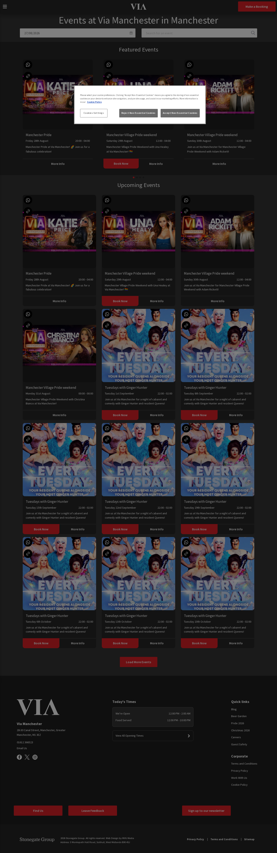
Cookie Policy (94, 102)
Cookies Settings (94, 113)
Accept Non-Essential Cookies (180, 113)
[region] (140, 104)
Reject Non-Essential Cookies (138, 113)
